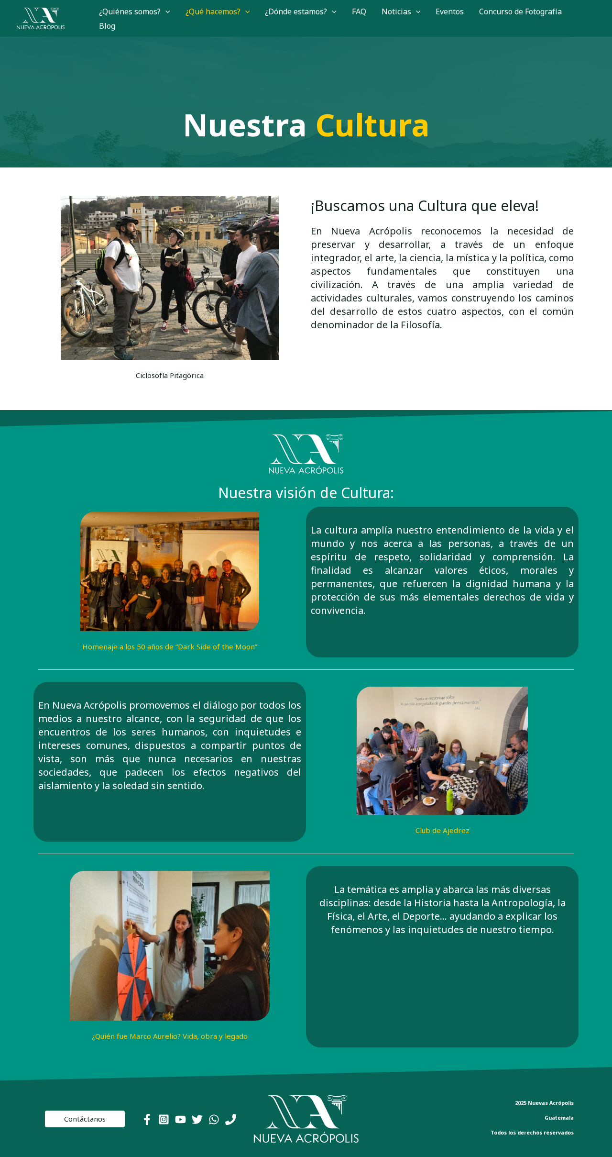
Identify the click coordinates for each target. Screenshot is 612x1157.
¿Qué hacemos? (213, 11)
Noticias (396, 11)
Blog (107, 26)
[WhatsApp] (213, 1119)
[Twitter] (197, 1119)
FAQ (359, 11)
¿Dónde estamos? (296, 11)
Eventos (450, 11)
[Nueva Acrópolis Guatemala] (41, 17)
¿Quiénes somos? (130, 11)
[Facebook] (147, 1119)
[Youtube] (180, 1119)
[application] (165, 11)
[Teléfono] (230, 1119)
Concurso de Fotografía (520, 11)
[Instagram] (163, 1119)
